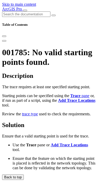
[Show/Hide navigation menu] (25, 10)
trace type (30, 114)
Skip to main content (19, 4)
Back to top (13, 177)
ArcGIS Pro (12, 9)
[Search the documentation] (53, 15)
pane (79, 95)
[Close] (4, 36)
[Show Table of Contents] (4, 41)
